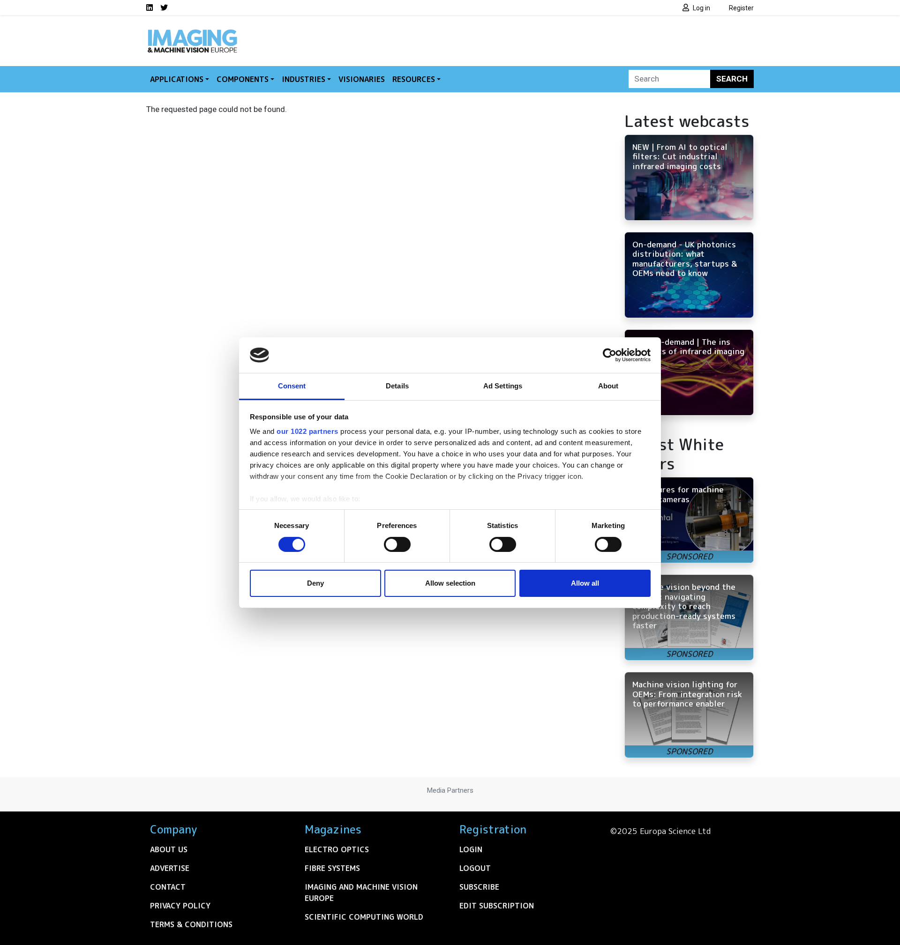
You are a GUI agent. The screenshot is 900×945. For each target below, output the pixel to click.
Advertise (169, 868)
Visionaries (361, 79)
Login (470, 849)
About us (169, 849)
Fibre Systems (332, 868)
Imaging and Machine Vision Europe (361, 892)
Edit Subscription (496, 905)
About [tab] (608, 386)
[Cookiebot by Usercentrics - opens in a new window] (610, 355)
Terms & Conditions (191, 924)
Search (732, 78)
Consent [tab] (292, 386)
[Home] (192, 32)
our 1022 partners (307, 431)
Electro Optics (337, 849)
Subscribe (479, 887)
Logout (475, 868)
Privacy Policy (180, 905)
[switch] (397, 544)
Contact (168, 887)
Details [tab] (397, 386)
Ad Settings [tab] (502, 386)
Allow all (585, 583)
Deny (315, 583)
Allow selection (450, 583)
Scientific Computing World (364, 917)
